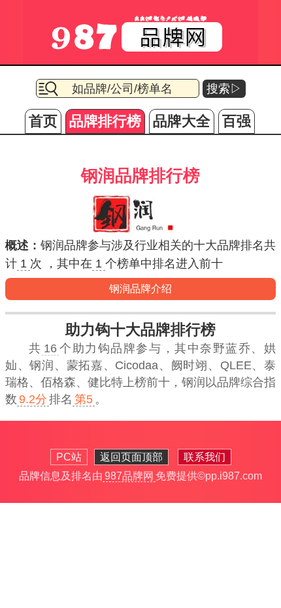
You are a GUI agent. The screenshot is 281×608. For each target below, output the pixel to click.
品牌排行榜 (105, 121)
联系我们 (204, 457)
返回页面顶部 (131, 457)
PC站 (69, 457)
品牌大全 (181, 121)
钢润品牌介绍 (140, 288)
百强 (236, 121)
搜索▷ (224, 88)
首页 (43, 121)
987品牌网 (129, 475)
